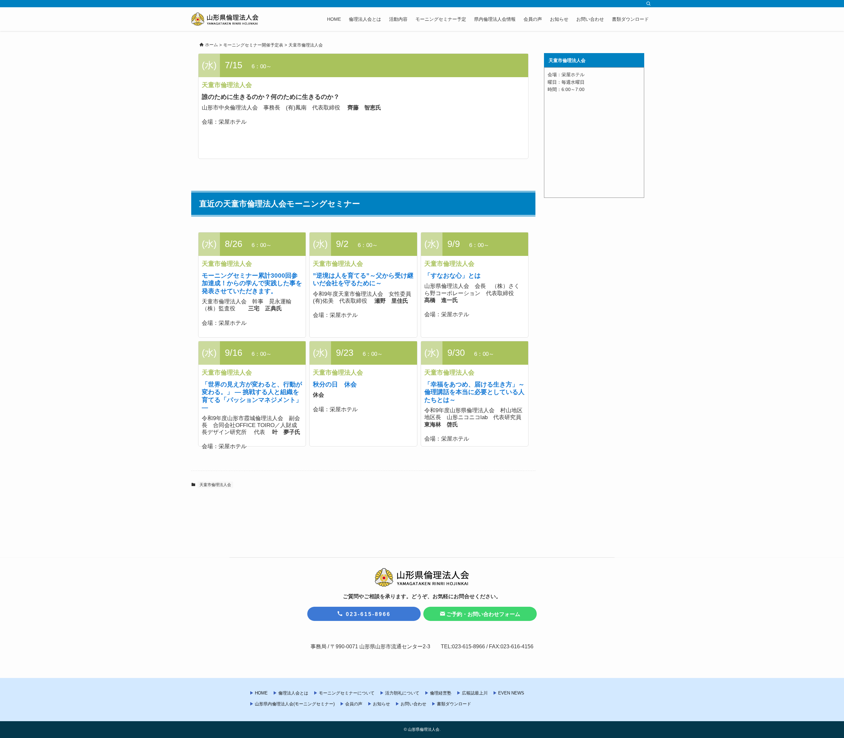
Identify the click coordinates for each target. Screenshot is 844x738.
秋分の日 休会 (335, 384)
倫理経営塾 (440, 693)
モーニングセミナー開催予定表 (253, 45)
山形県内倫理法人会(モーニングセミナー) (295, 703)
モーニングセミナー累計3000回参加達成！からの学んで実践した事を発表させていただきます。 (252, 283)
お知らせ (381, 703)
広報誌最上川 (475, 693)
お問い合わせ (413, 703)
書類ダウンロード (454, 703)
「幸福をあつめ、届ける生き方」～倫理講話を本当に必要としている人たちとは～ (474, 392)
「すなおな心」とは (452, 275)
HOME (261, 693)
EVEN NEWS (511, 693)
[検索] (648, 3)
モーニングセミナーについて (347, 693)
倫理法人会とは (293, 693)
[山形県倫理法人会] (224, 19)
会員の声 (353, 703)
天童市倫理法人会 (305, 45)
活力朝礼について (402, 693)
